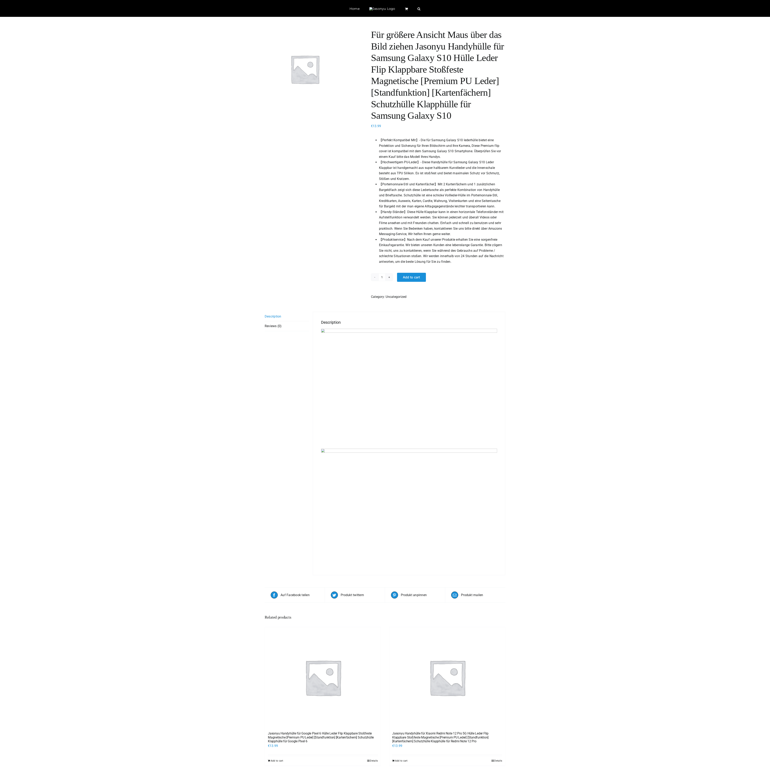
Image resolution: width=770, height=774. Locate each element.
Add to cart (411, 277)
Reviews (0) (273, 326)
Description (273, 316)
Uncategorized (396, 297)
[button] (409, 8)
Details (374, 760)
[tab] (287, 317)
